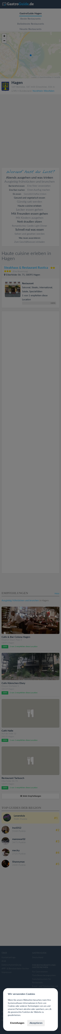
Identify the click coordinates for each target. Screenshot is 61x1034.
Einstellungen (17, 1023)
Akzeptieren (36, 1023)
